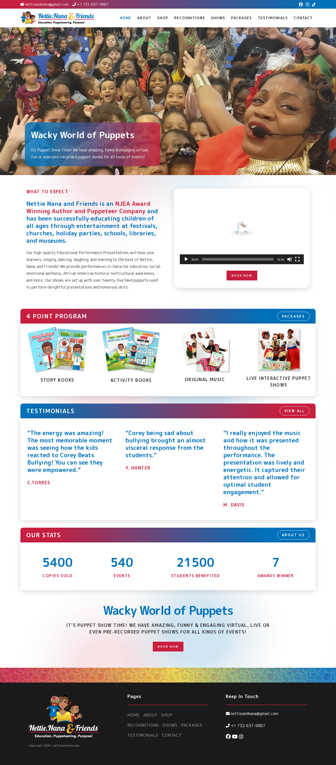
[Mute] (289, 259)
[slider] (238, 259)
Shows (170, 725)
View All (294, 410)
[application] (242, 229)
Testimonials (142, 735)
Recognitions (143, 725)
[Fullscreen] (297, 259)
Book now (168, 646)
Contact (171, 735)
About (150, 715)
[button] (242, 229)
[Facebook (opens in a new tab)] (300, 4)
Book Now (241, 275)
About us (293, 535)
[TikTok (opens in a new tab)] (313, 4)
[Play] (186, 259)
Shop (166, 715)
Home (133, 715)
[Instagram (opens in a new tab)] (307, 4)
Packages (293, 316)
